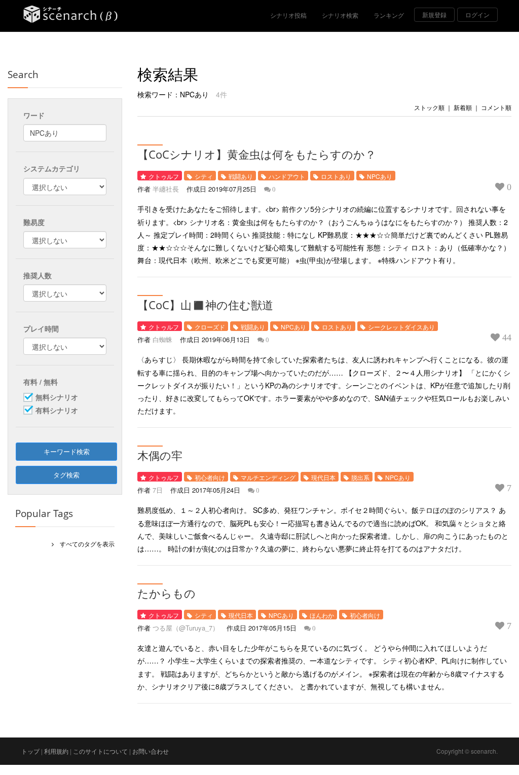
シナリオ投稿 (288, 15)
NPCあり (379, 176)
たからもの (166, 593)
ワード (34, 115)
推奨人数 (37, 275)
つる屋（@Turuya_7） (186, 628)
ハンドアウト (287, 176)
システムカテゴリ (51, 168)
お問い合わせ (150, 751)
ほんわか (322, 615)
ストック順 (429, 107)
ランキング (389, 15)
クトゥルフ (164, 176)
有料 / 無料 (40, 382)
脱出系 (360, 477)
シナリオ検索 (340, 15)
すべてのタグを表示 (84, 543)
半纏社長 (166, 189)
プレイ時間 (41, 328)
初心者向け (210, 477)
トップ (30, 751)
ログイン (477, 14)
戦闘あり (241, 176)
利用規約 (56, 751)
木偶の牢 (159, 455)
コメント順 (496, 107)
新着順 (463, 107)
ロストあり (336, 176)
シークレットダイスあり (401, 326)
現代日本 (323, 477)
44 (505, 337)
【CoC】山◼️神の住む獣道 (205, 304)
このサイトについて (100, 751)
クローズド (210, 326)
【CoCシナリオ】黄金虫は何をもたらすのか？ (256, 154)
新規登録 (434, 14)
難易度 (34, 222)
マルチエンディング (268, 477)
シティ (204, 176)
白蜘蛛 (162, 339)
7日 (158, 490)
